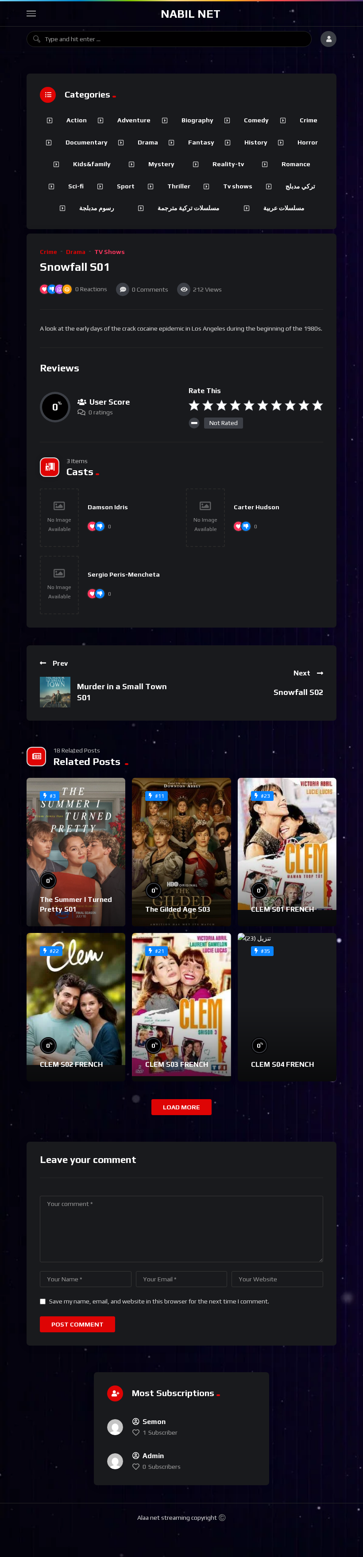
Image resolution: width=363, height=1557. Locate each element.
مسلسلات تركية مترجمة (189, 207)
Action (76, 120)
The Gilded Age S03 (177, 909)
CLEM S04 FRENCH (282, 1064)
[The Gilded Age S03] (181, 852)
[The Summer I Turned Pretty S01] (76, 852)
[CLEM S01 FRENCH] (287, 852)
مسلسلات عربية (284, 207)
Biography (197, 120)
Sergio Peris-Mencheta (124, 574)
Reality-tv (228, 164)
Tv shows (237, 186)
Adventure (134, 120)
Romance (296, 164)
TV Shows (109, 251)
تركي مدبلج (300, 186)
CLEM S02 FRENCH (71, 1064)
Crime (48, 251)
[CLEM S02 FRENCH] (76, 1007)
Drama (75, 251)
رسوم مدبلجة (96, 207)
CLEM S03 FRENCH (176, 1064)
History (255, 142)
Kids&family (92, 164)
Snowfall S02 (298, 692)
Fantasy (201, 142)
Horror (307, 142)
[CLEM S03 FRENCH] (181, 1007)
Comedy (256, 120)
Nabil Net (190, 13)
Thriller (178, 186)
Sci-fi (76, 186)
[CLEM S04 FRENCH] (287, 1007)
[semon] (115, 1427)
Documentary (87, 142)
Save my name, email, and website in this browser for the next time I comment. (159, 1301)
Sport (126, 186)
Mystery (161, 164)
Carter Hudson (256, 507)
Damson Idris (108, 507)
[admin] (115, 1461)
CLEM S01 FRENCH (282, 909)
